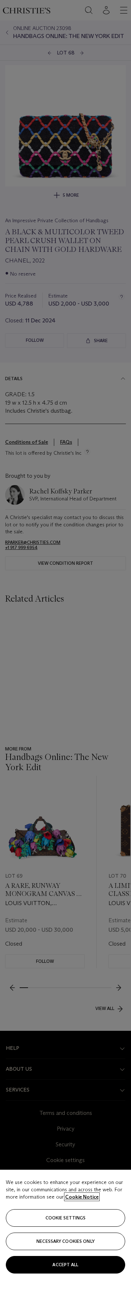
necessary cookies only (65, 1241)
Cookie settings (65, 1218)
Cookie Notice (82, 1196)
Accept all (65, 1264)
